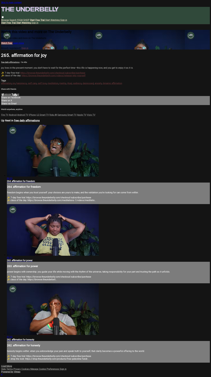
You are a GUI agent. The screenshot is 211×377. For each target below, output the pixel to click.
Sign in (63, 20)
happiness (21, 83)
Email (16, 94)
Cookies (25, 369)
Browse (5, 20)
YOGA (20, 20)
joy (14, 83)
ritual (69, 83)
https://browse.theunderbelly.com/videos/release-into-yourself (54, 75)
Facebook (6, 94)
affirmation (6, 83)
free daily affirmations (10, 62)
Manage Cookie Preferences (45, 369)
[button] (3, 17)
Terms (9, 369)
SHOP (26, 20)
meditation (53, 83)
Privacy (17, 369)
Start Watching (52, 20)
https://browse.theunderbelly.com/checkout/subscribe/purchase (52, 72)
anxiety (98, 83)
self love (42, 83)
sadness (77, 83)
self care (32, 83)
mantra (62, 83)
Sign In (34, 22)
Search (13, 20)
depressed (88, 83)
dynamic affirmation (112, 83)
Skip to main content (11, 2)
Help (3, 369)
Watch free (7, 43)
